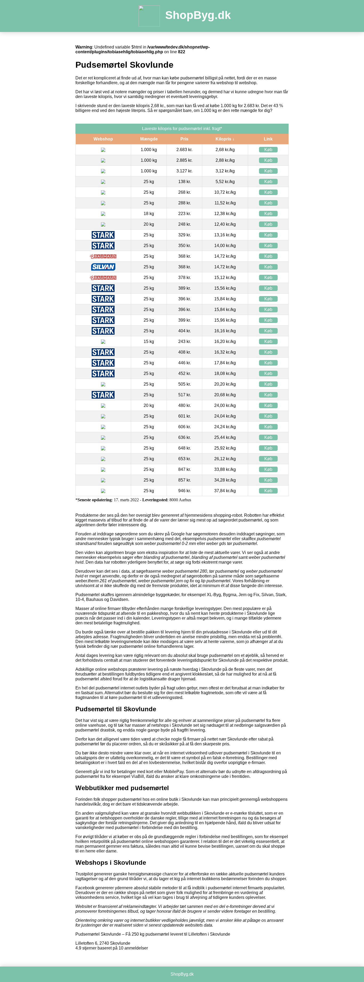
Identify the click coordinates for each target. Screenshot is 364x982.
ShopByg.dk (198, 15)
